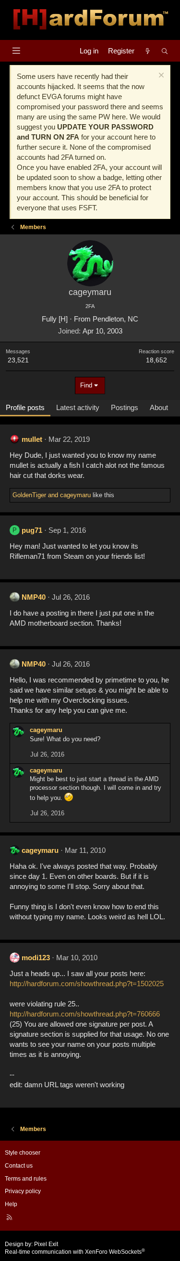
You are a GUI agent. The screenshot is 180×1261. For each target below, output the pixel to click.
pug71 (32, 530)
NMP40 (34, 597)
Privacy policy (23, 1191)
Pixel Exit (46, 1244)
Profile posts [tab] (25, 407)
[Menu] (16, 50)
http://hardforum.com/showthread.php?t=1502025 (87, 983)
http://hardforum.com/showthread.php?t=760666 (85, 1014)
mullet (32, 439)
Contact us (19, 1165)
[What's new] (147, 51)
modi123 (36, 957)
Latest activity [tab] (77, 407)
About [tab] (159, 407)
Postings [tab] (124, 407)
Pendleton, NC (115, 319)
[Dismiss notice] (160, 76)
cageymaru (46, 729)
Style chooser (22, 1152)
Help (11, 1204)
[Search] (164, 51)
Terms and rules (26, 1178)
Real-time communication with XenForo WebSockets (75, 1251)
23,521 (18, 360)
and (51, 495)
